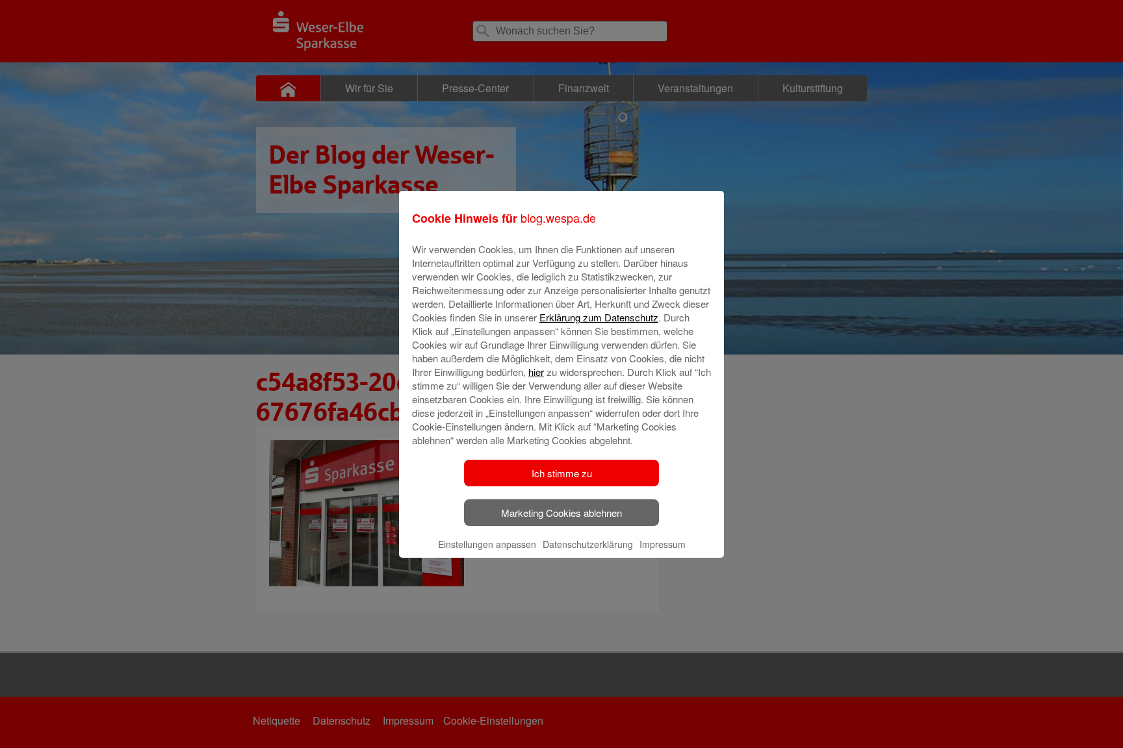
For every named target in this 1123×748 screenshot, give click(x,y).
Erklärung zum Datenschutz (598, 317)
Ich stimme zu (562, 473)
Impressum (662, 544)
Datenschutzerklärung (588, 544)
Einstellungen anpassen (487, 544)
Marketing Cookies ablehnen (561, 512)
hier (536, 372)
